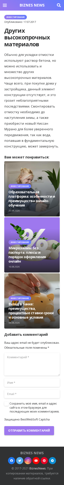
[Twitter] (19, 460)
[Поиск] (59, 5)
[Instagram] (27, 460)
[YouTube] (36, 460)
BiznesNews (37, 468)
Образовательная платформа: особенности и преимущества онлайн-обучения (32, 199)
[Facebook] (11, 460)
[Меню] (5, 5)
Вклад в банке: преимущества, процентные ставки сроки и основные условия (31, 311)
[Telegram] (52, 460)
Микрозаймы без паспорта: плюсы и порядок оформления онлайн (27, 255)
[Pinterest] (44, 460)
